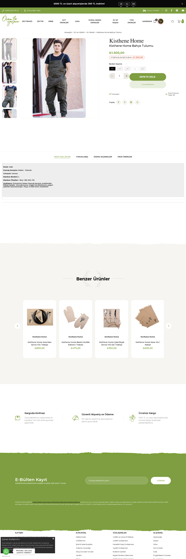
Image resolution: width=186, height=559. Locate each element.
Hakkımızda (81, 537)
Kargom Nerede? (153, 10)
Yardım (79, 555)
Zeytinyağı (157, 537)
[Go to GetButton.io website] (6, 556)
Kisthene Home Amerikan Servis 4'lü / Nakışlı (39, 343)
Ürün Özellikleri (62, 157)
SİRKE (50, 21)
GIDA (77, 21)
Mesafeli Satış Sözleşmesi (123, 544)
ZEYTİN (40, 21)
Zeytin (155, 541)
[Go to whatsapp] (6, 551)
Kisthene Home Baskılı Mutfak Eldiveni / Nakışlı (76, 343)
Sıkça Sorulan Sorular (85, 552)
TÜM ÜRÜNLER (132, 21)
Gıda (155, 552)
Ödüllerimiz (80, 541)
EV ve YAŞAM (115, 21)
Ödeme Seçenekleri (103, 157)
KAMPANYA (147, 21)
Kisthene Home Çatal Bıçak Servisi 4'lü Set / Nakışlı (111, 343)
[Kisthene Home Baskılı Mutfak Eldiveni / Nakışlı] (75, 316)
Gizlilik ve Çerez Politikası (123, 537)
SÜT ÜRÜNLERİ (64, 21)
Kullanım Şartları (119, 552)
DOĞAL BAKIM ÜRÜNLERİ (95, 21)
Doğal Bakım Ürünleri (162, 555)
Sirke (155, 544)
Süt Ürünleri (158, 548)
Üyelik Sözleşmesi (120, 548)
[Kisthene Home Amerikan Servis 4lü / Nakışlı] (39, 316)
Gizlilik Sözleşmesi (120, 541)
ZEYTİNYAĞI (27, 21)
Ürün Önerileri (125, 157)
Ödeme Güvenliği (83, 548)
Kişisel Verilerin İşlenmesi (123, 555)
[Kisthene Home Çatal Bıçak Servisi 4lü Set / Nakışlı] (111, 316)
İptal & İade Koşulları (84, 544)
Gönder (161, 481)
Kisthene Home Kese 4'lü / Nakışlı (148, 343)
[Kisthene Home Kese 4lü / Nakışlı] (147, 316)
